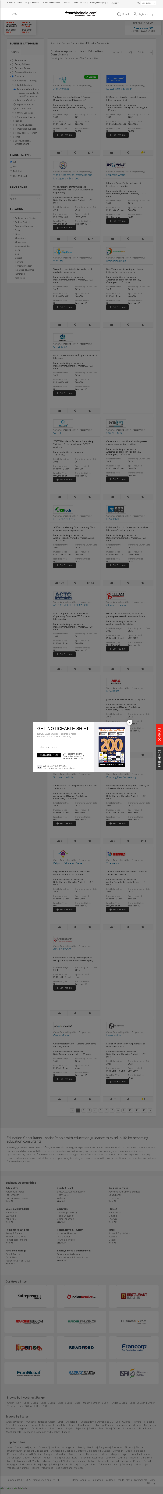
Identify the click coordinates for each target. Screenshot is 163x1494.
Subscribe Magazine (112, 764)
